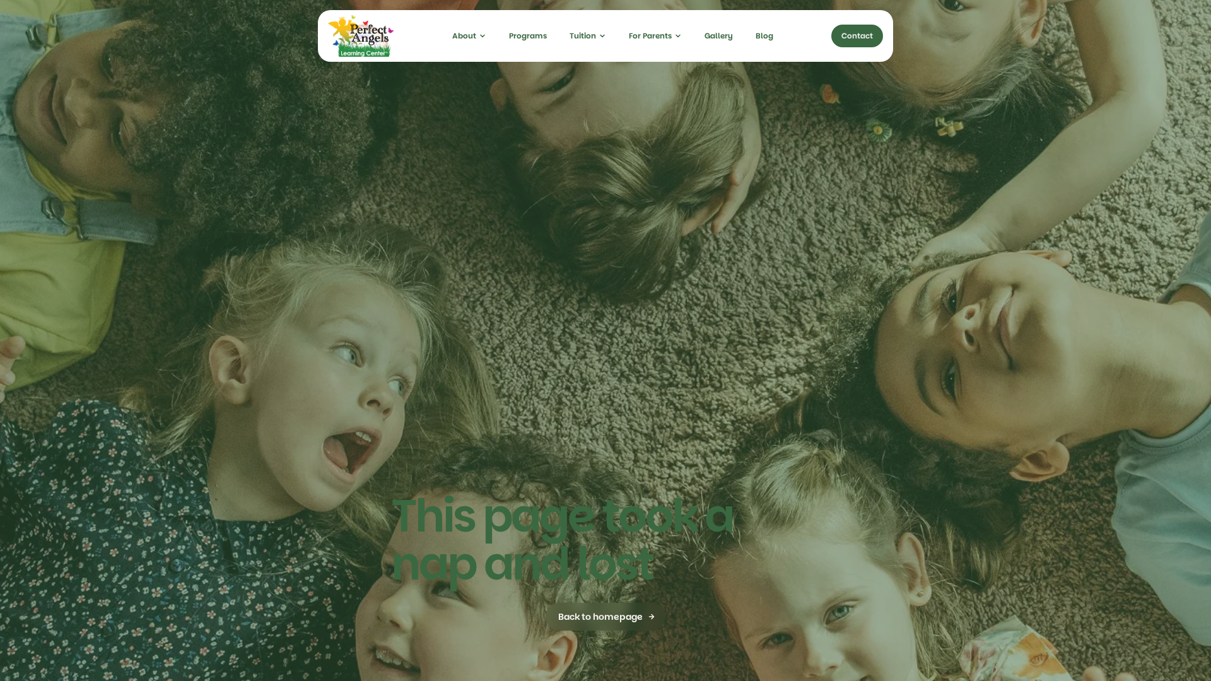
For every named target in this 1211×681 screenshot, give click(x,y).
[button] (469, 36)
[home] (361, 36)
